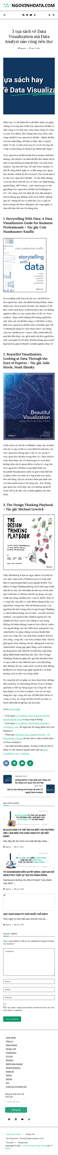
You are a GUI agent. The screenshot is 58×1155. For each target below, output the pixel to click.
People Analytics (13, 1067)
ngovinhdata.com (33, 5)
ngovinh (23, 48)
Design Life (11, 1048)
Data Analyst (11, 1045)
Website (8, 997)
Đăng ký (16, 1109)
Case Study (11, 1037)
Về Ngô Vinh (23, 1142)
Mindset (9, 1060)
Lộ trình (9, 1056)
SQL (7, 1083)
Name (8, 981)
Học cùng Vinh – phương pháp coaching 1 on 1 (25, 1138)
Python (9, 1075)
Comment (9, 951)
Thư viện (9, 1142)
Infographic (14, 709)
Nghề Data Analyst (14, 1064)
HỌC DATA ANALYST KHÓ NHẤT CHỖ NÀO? (25, 914)
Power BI (10, 1071)
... (48, 841)
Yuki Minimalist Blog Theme (34, 1145)
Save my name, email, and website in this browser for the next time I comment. (28, 1008)
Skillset (9, 1079)
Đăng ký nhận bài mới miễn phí (14, 1095)
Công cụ (9, 1041)
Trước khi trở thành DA (16, 1086)
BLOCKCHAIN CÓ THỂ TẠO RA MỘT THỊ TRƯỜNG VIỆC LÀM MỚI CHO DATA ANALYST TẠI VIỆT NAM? (28, 833)
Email (8, 989)
